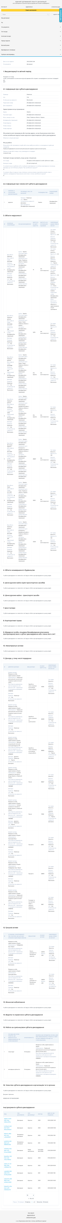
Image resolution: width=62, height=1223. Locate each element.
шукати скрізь (57, 14)
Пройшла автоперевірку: (8, 54)
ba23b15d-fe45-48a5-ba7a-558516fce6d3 (8, 1143)
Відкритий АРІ (29, 6)
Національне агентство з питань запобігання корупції (32, 1221)
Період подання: (5, 40)
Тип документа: (5, 27)
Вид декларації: (5, 18)
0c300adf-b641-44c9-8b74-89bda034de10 (8, 1128)
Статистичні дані (56, 6)
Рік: (2, 22)
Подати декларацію (31, 10)
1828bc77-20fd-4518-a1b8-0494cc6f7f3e (8, 1120)
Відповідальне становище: (8, 50)
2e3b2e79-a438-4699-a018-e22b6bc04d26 (8, 1180)
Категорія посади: (6, 36)
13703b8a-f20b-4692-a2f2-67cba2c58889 (8, 1150)
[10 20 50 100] (30, 1195)
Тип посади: (4, 31)
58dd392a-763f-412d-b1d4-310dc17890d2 (8, 1158)
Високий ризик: (5, 45)
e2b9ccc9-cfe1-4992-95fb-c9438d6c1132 (8, 1165)
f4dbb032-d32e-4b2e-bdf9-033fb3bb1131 (8, 1188)
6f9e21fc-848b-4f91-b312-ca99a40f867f (8, 1135)
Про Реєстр (4, 6)
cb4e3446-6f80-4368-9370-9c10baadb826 (8, 1173)
